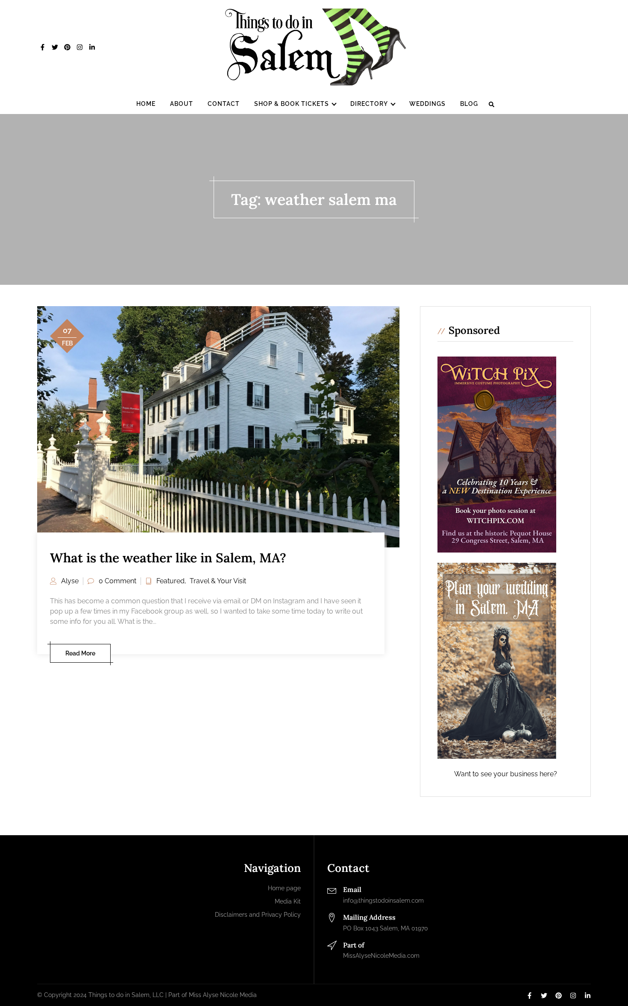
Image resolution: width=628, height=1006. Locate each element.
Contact (224, 103)
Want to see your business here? (505, 774)
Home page (284, 888)
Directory (369, 103)
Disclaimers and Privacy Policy (258, 914)
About (181, 103)
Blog (469, 103)
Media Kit (288, 901)
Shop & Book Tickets (291, 103)
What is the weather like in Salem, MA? (168, 558)
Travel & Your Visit (218, 581)
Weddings (427, 103)
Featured (170, 581)
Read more (80, 653)
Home (146, 103)
